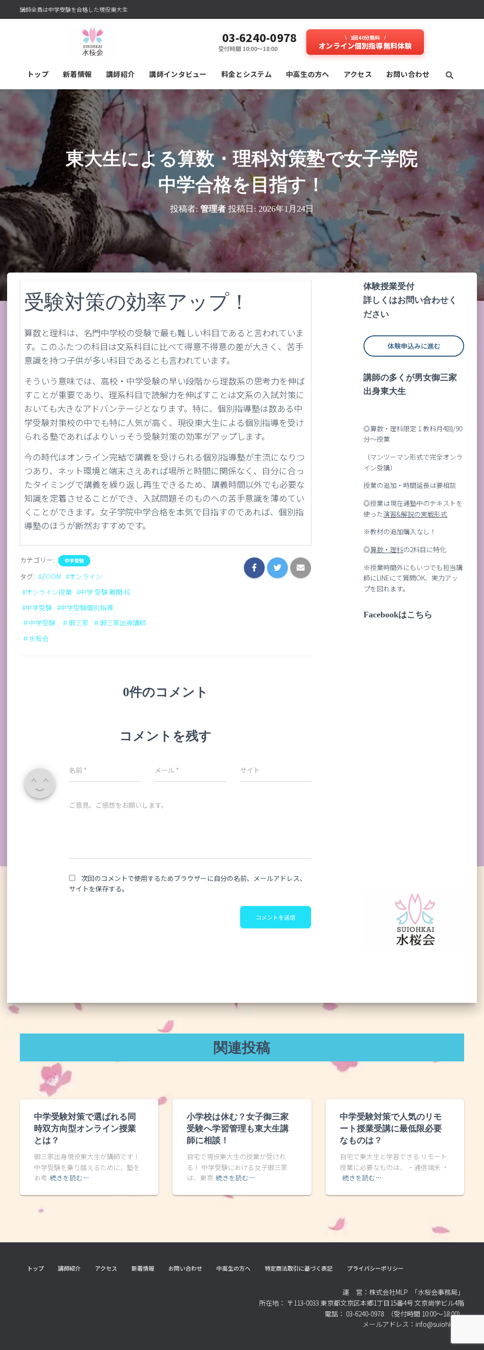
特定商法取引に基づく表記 (299, 1268)
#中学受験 (37, 607)
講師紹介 (120, 74)
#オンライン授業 (47, 592)
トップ (38, 74)
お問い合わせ (408, 74)
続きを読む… (69, 1177)
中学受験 (74, 560)
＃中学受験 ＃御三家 (55, 622)
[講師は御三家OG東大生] (92, 42)
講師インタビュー (178, 74)
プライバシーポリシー (375, 1268)
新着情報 (77, 74)
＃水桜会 (35, 638)
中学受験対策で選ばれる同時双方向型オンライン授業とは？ (85, 1128)
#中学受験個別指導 (85, 607)
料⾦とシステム (246, 74)
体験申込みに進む (414, 345)
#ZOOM (49, 576)
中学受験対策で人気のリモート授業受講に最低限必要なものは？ (391, 1128)
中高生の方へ (307, 74)
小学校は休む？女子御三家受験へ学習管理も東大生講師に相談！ (238, 1128)
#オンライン (84, 576)
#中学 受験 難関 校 (103, 592)
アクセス (358, 74)
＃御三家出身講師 (119, 622)
